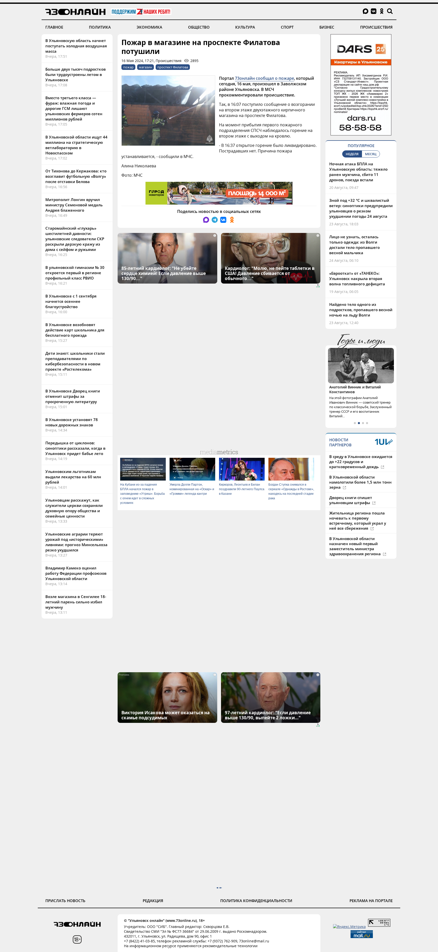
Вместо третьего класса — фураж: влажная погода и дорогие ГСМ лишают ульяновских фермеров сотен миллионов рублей (73, 108)
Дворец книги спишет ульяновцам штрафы (350, 500)
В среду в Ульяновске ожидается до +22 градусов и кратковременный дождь (360, 461)
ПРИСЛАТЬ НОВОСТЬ (65, 900)
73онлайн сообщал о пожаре (264, 78)
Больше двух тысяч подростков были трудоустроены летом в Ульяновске (75, 74)
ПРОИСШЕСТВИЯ (376, 27)
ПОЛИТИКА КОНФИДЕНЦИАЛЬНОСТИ (256, 900)
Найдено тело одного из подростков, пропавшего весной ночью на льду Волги (360, 310)
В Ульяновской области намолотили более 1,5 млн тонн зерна (360, 482)
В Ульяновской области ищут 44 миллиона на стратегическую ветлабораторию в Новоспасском (76, 144)
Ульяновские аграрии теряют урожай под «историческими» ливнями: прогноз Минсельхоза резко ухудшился (76, 541)
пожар (128, 67)
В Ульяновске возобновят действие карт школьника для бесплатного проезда (74, 330)
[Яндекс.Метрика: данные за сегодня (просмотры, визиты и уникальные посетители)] (349, 926)
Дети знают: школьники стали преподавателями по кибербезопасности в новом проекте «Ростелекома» (75, 361)
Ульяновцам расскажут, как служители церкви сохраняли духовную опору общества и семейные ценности (74, 508)
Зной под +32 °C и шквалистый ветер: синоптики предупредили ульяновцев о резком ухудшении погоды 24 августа (361, 208)
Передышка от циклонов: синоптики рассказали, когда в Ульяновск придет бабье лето (75, 448)
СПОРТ (287, 27)
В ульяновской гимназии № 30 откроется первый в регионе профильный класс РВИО (74, 273)
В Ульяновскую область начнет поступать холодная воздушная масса (76, 46)
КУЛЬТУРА (245, 27)
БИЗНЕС (326, 27)
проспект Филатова (172, 67)
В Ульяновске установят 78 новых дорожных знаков (71, 422)
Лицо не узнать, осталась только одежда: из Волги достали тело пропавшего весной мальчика (354, 244)
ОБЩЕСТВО (199, 27)
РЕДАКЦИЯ (153, 900)
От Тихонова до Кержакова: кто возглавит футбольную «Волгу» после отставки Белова (75, 176)
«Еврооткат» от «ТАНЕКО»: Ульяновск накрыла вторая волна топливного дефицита (357, 278)
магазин (145, 67)
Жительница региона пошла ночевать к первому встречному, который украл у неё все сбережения (357, 520)
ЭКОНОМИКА (149, 27)
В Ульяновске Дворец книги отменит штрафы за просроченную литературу (72, 396)
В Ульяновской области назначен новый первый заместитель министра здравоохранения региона (355, 546)
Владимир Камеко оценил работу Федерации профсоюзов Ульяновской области (75, 573)
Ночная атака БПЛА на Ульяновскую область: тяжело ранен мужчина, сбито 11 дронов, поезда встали (358, 171)
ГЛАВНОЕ (54, 27)
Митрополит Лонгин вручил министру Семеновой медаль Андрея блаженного (74, 205)
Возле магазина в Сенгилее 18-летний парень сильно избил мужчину (75, 602)
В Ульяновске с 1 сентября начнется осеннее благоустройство (71, 301)
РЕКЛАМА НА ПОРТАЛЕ (371, 900)
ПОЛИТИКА (100, 27)
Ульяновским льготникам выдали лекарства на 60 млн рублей (73, 477)
